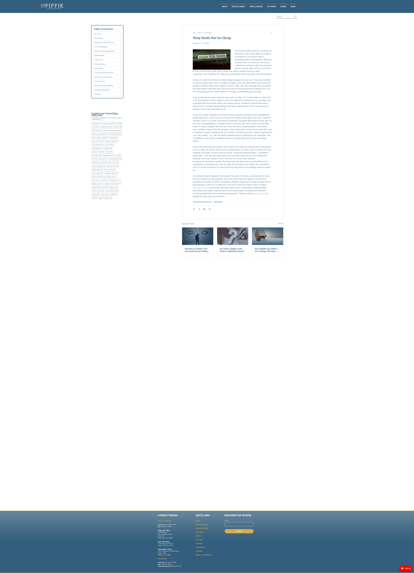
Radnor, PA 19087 (164, 555)
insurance (113, 187)
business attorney (99, 166)
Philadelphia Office (165, 549)
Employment (115, 180)
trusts (95, 127)
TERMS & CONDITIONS (203, 555)
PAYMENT (199, 543)
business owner (98, 152)
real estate (97, 130)
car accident (106, 162)
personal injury (98, 141)
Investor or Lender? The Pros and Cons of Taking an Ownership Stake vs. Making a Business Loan (198, 250)
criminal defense (112, 191)
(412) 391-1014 (167, 525)
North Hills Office (164, 542)
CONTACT (199, 540)
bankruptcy (97, 155)
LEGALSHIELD (200, 547)
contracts (118, 127)
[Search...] (295, 16)
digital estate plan (105, 198)
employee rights (111, 173)
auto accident (98, 173)
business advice (112, 141)
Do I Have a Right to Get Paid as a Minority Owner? (232, 250)
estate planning (108, 123)
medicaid (108, 148)
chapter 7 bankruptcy (113, 184)
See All (280, 223)
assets (104, 180)
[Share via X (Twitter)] (199, 209)
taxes (109, 152)
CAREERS (199, 551)
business (96, 123)
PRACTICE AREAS (202, 525)
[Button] (167, 535)
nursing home (98, 144)
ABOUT (198, 521)
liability (114, 194)
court (116, 162)
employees (97, 148)
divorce (96, 180)
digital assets (97, 184)
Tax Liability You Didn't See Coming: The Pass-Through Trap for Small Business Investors (266, 250)
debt (105, 137)
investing (96, 194)
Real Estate (218, 202)
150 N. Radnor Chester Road (168, 551)
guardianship (109, 155)
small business (106, 127)
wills (119, 123)
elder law (96, 137)
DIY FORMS (200, 532)
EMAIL (227, 520)
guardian (96, 187)
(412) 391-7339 (167, 562)
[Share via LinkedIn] (204, 209)
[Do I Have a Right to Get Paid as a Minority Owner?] (232, 236)
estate (95, 162)
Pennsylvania (110, 169)
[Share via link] (210, 209)
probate (114, 137)
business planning (115, 134)
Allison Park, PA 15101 (165, 545)
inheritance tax (98, 191)
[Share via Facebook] (194, 209)
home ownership (99, 176)
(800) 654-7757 (170, 566)
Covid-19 (109, 144)
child (94, 198)
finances (103, 159)
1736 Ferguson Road (165, 543)
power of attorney (99, 134)
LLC (95, 159)
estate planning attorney (112, 130)
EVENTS (198, 536)
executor (105, 194)
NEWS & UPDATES (202, 528)
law (104, 187)
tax (118, 155)
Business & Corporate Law (202, 202)
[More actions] (271, 32)
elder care (111, 176)
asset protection (115, 159)
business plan (113, 166)
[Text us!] (406, 569)
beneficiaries (97, 169)
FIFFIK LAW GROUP (164, 521)
